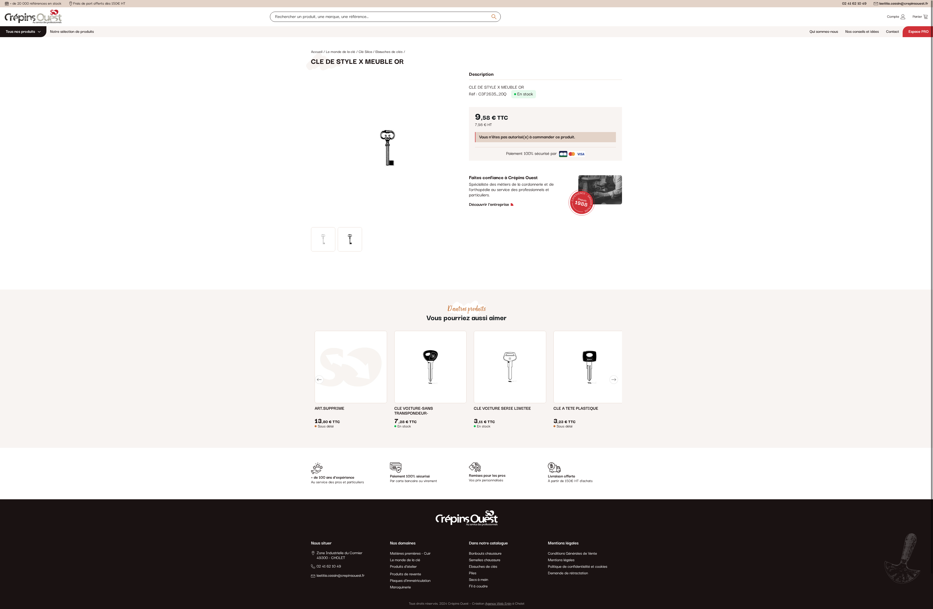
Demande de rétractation (568, 573)
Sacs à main (478, 580)
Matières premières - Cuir (410, 553)
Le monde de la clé (405, 560)
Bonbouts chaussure (485, 553)
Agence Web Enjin (498, 604)
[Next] (613, 379)
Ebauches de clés (483, 567)
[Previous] (319, 379)
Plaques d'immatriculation (410, 581)
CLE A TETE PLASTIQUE (575, 408)
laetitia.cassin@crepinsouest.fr (903, 3)
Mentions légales (561, 560)
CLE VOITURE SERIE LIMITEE (502, 408)
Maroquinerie (400, 587)
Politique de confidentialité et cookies (577, 567)
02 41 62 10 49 (854, 3)
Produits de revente (405, 574)
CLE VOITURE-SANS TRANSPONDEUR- (413, 411)
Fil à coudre (478, 586)
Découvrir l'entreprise (489, 204)
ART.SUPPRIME (329, 408)
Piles (472, 573)
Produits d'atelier (403, 567)
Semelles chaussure (484, 560)
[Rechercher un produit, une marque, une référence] (494, 17)
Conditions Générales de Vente (572, 553)
